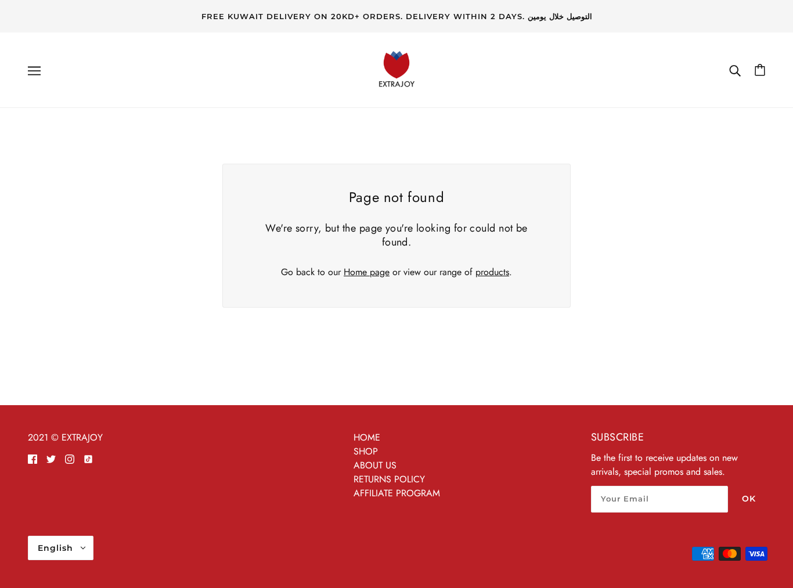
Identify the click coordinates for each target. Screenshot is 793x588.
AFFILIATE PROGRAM (397, 493)
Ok (749, 498)
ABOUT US (375, 465)
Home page (367, 272)
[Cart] (759, 70)
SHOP (366, 451)
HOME (367, 437)
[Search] (735, 70)
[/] (396, 68)
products (492, 272)
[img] (32, 458)
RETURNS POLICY (389, 479)
